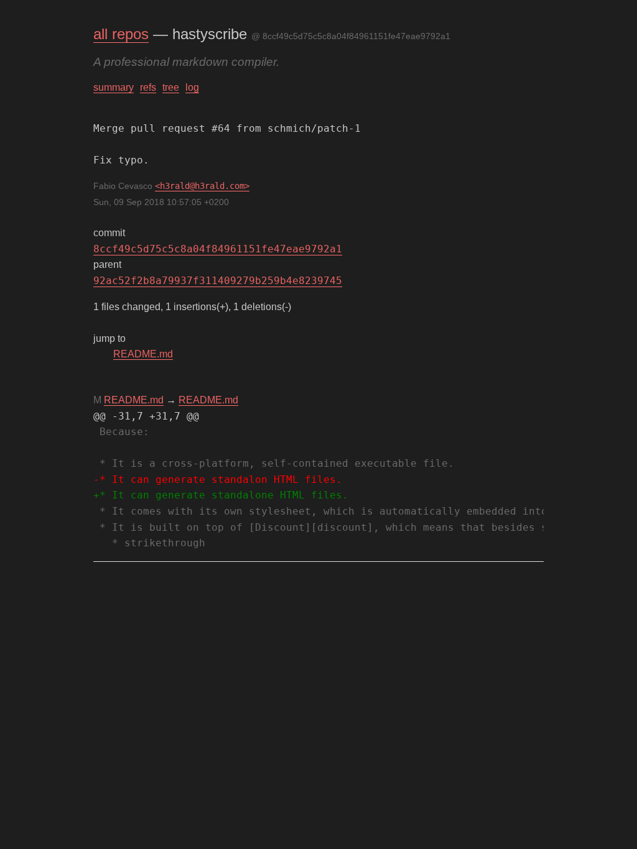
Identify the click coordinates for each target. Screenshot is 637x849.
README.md (143, 354)
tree (170, 87)
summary (113, 87)
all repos (121, 33)
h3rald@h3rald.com (202, 186)
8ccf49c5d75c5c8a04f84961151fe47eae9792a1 (217, 249)
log (192, 87)
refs (148, 87)
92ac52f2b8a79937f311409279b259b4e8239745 (217, 281)
